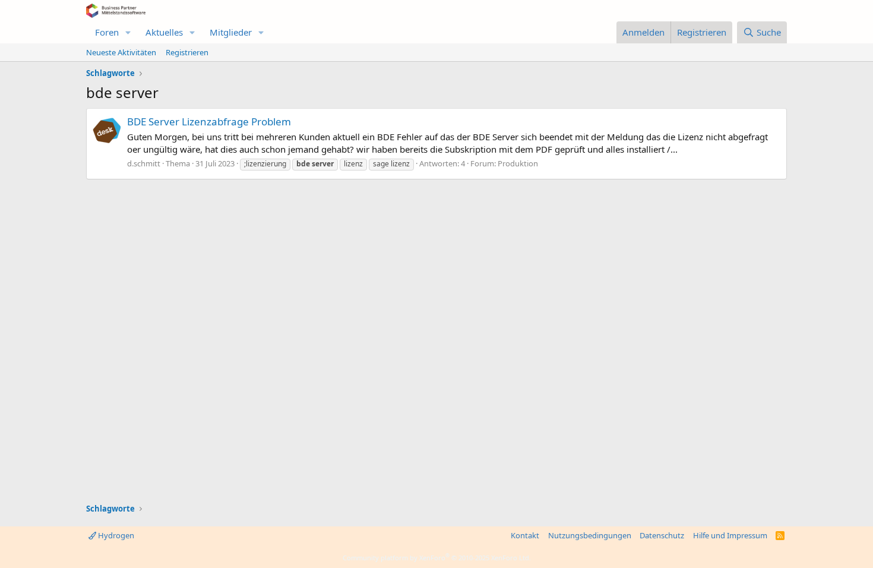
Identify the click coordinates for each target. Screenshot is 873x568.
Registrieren (187, 52)
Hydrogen (115, 535)
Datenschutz (662, 535)
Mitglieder (231, 32)
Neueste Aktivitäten (121, 52)
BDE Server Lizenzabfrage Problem (209, 121)
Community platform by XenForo (437, 557)
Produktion (518, 163)
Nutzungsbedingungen (589, 535)
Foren (107, 32)
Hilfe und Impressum (730, 535)
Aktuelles (164, 32)
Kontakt (525, 535)
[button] (128, 32)
